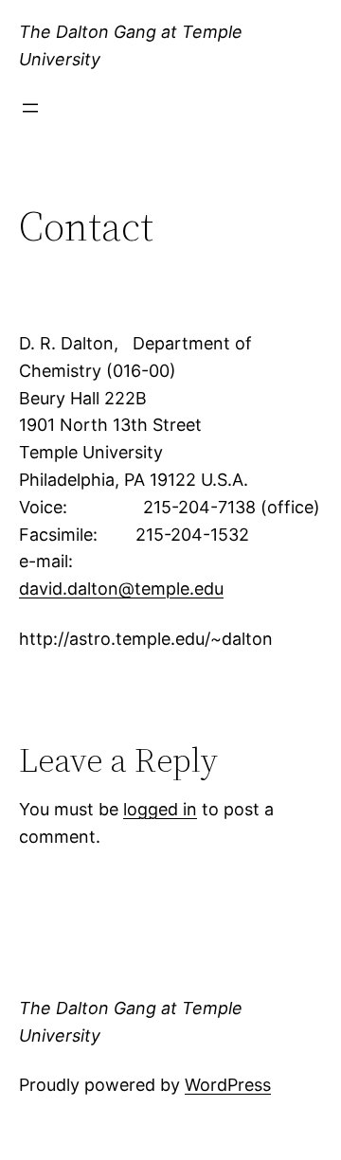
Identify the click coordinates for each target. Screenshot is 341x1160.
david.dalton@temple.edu (121, 588)
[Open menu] (30, 108)
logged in (160, 809)
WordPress (228, 1085)
